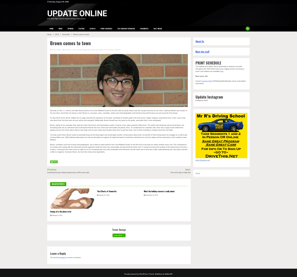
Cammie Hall (206, 81)
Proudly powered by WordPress (136, 274)
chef (96, 50)
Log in (197, 173)
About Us (199, 41)
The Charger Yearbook (126, 28)
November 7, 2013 (70, 50)
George (100, 50)
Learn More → (119, 235)
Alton (89, 50)
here (221, 71)
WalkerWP (168, 274)
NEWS (60, 28)
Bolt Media (158, 28)
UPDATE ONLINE (77, 13)
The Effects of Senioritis (107, 191)
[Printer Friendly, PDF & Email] (54, 162)
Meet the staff (202, 51)
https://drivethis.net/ (202, 160)
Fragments (144, 28)
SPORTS (92, 28)
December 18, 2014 (151, 195)
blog (93, 50)
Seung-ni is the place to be (60, 211)
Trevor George (56, 50)
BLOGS (80, 50)
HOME (51, 28)
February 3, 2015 (56, 215)
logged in (63, 257)
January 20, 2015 (104, 195)
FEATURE (81, 28)
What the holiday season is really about (159, 191)
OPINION (70, 28)
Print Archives (106, 28)
